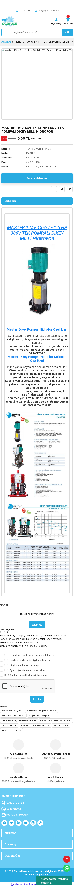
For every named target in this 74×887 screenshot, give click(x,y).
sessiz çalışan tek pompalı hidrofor (41, 711)
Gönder (37, 699)
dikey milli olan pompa (11, 730)
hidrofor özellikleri (9, 725)
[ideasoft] (18, 884)
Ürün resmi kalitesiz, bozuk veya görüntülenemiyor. (31, 655)
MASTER (30, 153)
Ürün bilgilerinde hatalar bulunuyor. (22, 665)
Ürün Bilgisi (10, 201)
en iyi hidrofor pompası (39, 715)
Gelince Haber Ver (37, 178)
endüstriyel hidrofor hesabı (13, 715)
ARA (67, 32)
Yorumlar (4, 605)
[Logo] (9, 21)
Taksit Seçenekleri (8, 629)
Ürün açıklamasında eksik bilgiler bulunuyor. (27, 660)
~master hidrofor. (61, 725)
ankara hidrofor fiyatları (12, 711)
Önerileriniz (5, 632)
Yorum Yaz (37, 624)
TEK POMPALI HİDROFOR (38, 149)
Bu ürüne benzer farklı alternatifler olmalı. (25, 675)
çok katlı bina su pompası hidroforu (55, 720)
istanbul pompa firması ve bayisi (35, 725)
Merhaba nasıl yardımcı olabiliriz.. (54, 880)
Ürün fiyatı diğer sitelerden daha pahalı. (24, 670)
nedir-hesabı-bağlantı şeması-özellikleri (19, 720)
